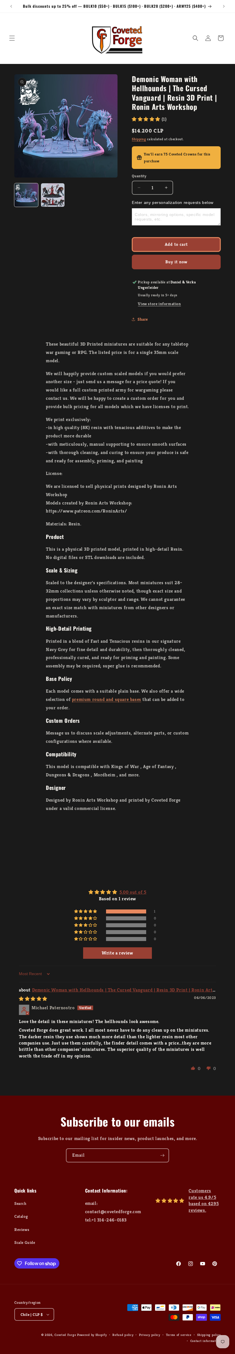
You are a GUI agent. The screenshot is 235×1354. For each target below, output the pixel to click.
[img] (33, 999)
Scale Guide (24, 1242)
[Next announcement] (224, 6)
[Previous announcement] (11, 6)
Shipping (139, 139)
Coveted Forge (65, 1335)
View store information (159, 303)
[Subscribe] (162, 1155)
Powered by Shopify (92, 1335)
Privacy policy (149, 1335)
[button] (12, 38)
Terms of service (178, 1335)
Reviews (21, 1229)
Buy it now (176, 261)
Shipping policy (209, 1335)
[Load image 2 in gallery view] (53, 195)
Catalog (21, 1216)
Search (20, 1203)
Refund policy (122, 1335)
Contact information (205, 1341)
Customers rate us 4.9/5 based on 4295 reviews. (204, 1200)
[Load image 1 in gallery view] (26, 195)
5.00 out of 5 (133, 892)
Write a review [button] (117, 953)
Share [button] (143, 319)
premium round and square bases (106, 699)
